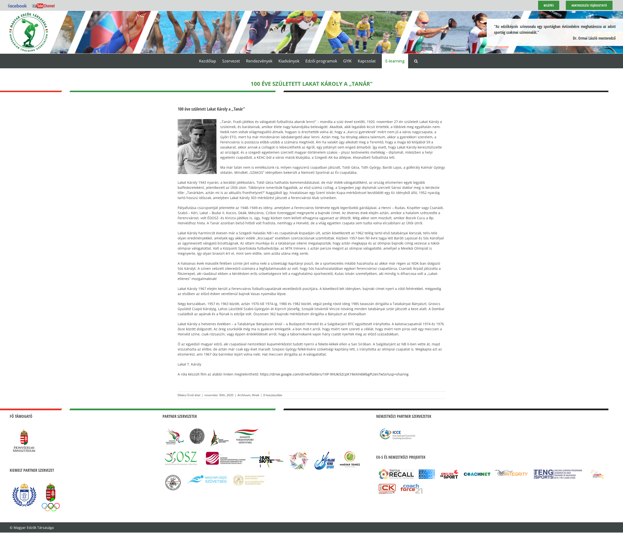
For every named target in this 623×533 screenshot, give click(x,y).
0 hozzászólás (272, 395)
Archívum (244, 395)
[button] (416, 61)
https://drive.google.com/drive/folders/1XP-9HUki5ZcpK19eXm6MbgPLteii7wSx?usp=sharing (334, 374)
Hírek (255, 395)
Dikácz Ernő (186, 395)
